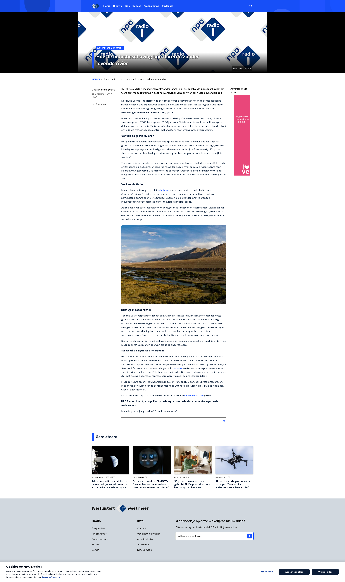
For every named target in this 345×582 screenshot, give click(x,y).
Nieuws (117, 6)
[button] (250, 6)
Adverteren (143, 544)
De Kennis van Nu (194, 395)
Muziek (96, 544)
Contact (141, 528)
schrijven (163, 190)
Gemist (136, 6)
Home (106, 6)
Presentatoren (100, 539)
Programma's (151, 6)
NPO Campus (144, 550)
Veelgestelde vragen (148, 534)
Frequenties (98, 528)
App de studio (145, 539)
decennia (177, 368)
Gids (127, 6)
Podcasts (167, 6)
